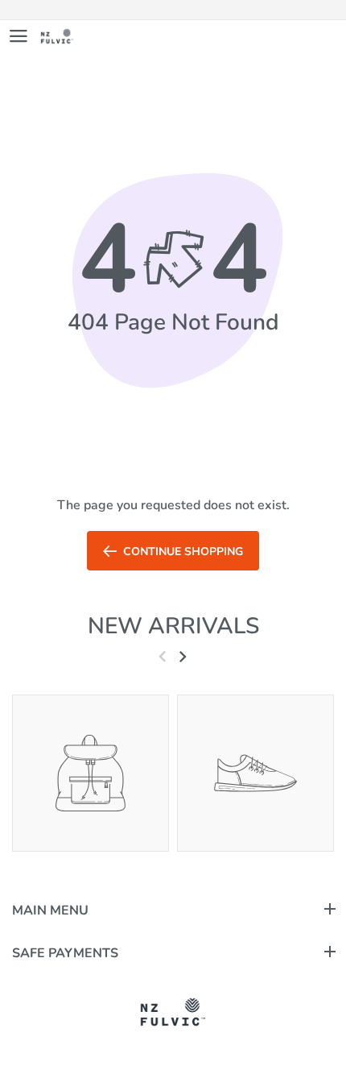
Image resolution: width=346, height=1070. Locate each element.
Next (182, 656)
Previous (162, 656)
